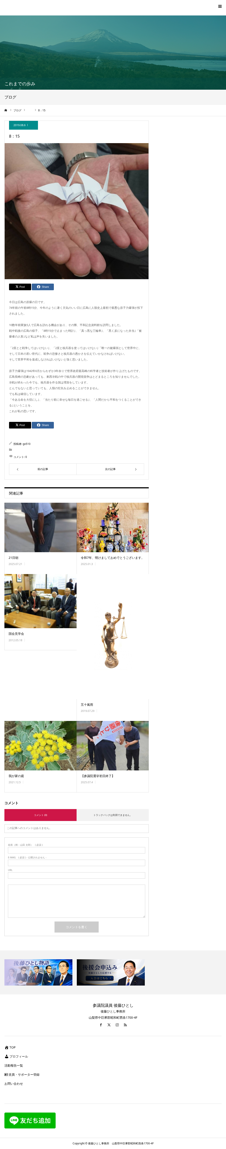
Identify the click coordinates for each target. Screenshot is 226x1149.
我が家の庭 (16, 776)
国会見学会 (16, 633)
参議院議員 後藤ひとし (113, 1005)
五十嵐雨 (87, 704)
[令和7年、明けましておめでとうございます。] (113, 527)
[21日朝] (40, 527)
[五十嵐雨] (113, 636)
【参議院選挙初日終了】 (98, 776)
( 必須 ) (25, 845)
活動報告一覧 (13, 1065)
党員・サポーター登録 (24, 1074)
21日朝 (13, 558)
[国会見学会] (40, 601)
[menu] (220, 6)
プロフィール (18, 1056)
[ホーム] (6, 110)
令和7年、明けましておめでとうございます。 (112, 558)
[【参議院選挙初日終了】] (113, 745)
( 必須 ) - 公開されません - (27, 857)
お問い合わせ (13, 1083)
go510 (26, 444)
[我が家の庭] (40, 745)
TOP (12, 1047)
